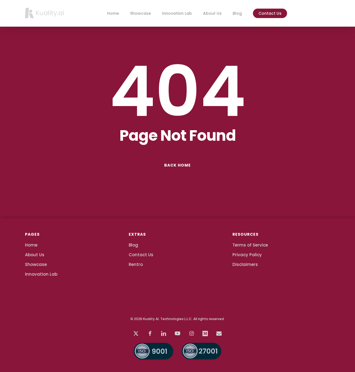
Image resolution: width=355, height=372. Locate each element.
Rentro (136, 264)
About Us (34, 255)
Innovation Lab (41, 274)
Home (31, 245)
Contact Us (141, 255)
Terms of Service (250, 245)
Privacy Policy (247, 255)
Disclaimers (245, 264)
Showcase (36, 264)
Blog (133, 245)
